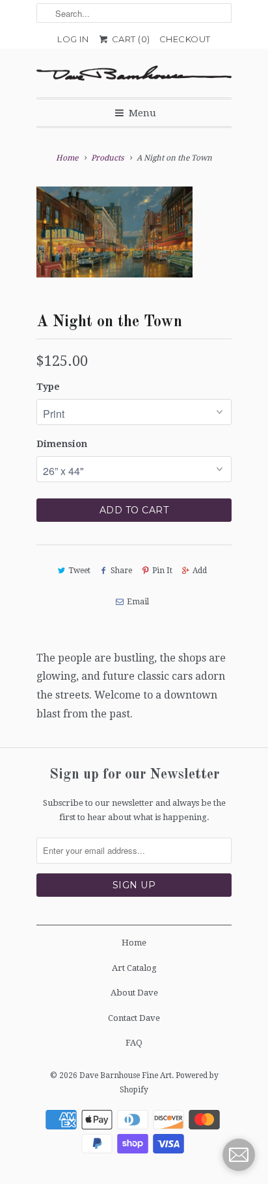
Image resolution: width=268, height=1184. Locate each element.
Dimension (61, 444)
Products (107, 157)
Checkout (185, 39)
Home (134, 942)
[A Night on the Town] (114, 232)
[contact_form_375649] (238, 1155)
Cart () (129, 39)
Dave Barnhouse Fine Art (125, 1075)
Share (121, 570)
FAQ (134, 1043)
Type (48, 386)
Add (200, 570)
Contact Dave (134, 1018)
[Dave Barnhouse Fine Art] (134, 73)
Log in (72, 39)
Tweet (79, 570)
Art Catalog (134, 968)
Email (137, 601)
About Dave (134, 992)
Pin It (162, 570)
